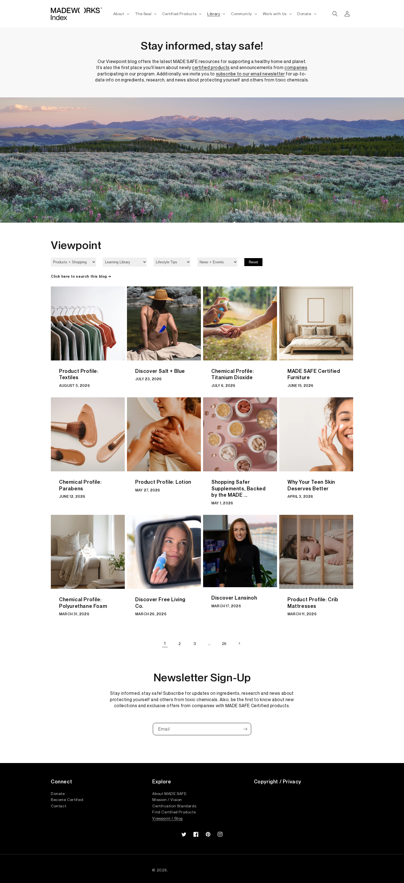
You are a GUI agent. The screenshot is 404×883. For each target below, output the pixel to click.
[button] (121, 14)
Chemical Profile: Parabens (80, 485)
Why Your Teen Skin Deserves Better (311, 485)
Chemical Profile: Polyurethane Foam (83, 603)
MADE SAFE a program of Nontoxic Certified (210, 870)
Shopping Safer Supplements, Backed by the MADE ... (238, 488)
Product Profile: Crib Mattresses (312, 603)
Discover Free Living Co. (160, 603)
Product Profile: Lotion (163, 482)
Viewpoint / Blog (167, 818)
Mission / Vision (167, 799)
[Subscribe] (245, 729)
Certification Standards (174, 805)
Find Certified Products (174, 812)
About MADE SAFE (169, 793)
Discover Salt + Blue (160, 371)
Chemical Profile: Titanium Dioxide (232, 374)
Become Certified (67, 799)
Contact (58, 805)
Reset (253, 262)
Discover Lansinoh (234, 598)
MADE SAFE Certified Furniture (313, 374)
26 (224, 643)
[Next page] (239, 643)
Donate (58, 793)
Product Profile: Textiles (78, 374)
